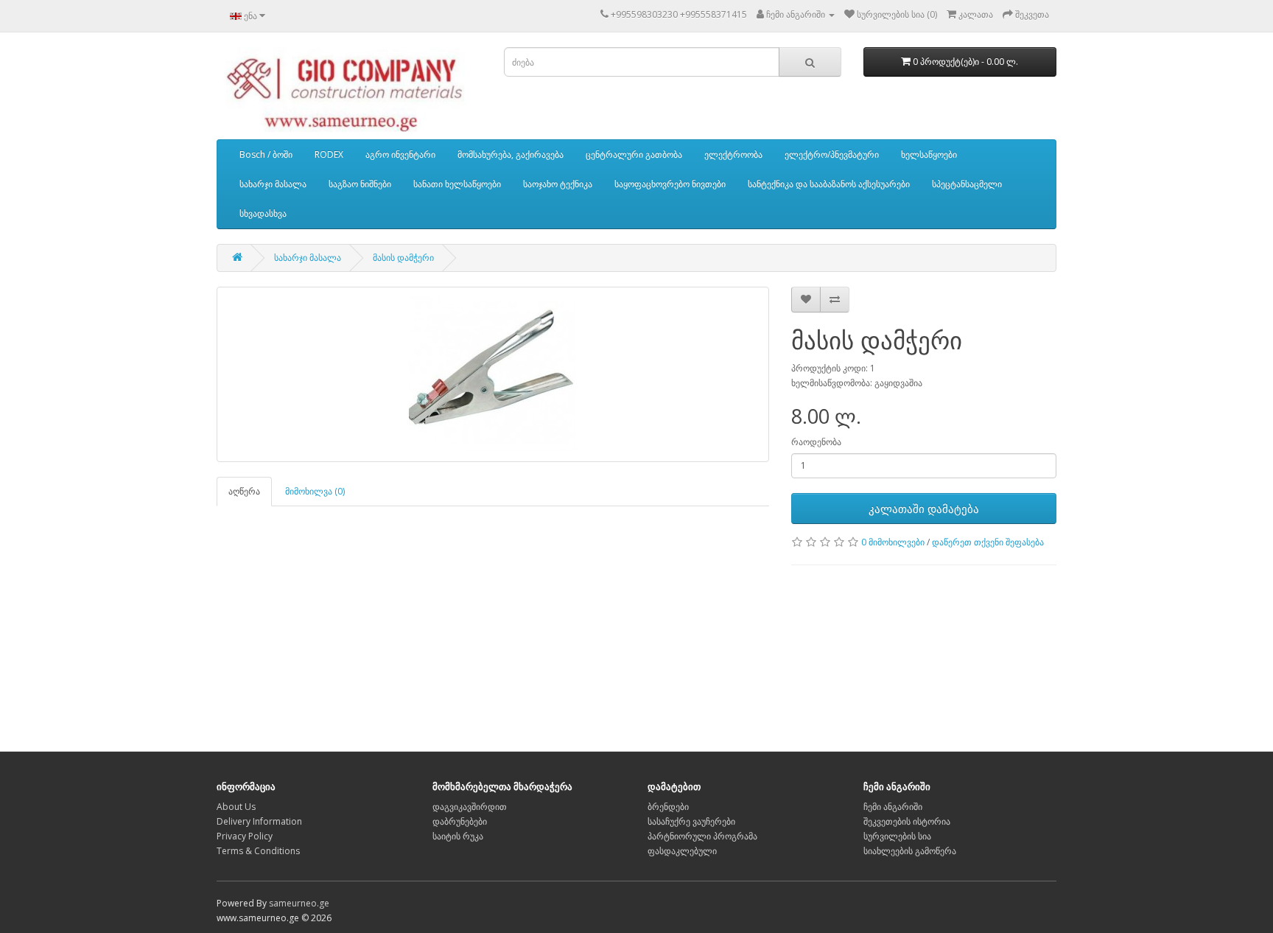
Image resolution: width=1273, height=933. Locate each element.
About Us (236, 806)
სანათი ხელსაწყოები (457, 184)
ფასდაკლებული (682, 851)
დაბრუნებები (459, 821)
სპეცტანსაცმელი (967, 184)
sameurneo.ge (299, 903)
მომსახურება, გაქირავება (510, 154)
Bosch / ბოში (265, 154)
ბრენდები (668, 806)
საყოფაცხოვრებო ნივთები (670, 184)
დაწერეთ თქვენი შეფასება (988, 542)
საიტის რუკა (457, 836)
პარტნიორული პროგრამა (702, 836)
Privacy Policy (245, 836)
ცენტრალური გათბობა (634, 154)
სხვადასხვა (263, 213)
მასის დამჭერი (403, 257)
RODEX (329, 154)
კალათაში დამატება (924, 508)
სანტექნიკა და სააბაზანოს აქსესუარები (829, 184)
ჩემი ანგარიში (892, 806)
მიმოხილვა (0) (315, 491)
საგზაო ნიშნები (360, 184)
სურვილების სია (897, 836)
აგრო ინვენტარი (400, 154)
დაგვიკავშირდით (469, 806)
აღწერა (244, 491)
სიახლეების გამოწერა (909, 851)
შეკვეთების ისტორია (906, 821)
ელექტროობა (733, 154)
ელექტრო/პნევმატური (832, 154)
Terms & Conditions (258, 851)
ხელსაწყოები (929, 154)
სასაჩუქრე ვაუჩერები (691, 821)
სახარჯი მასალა (272, 184)
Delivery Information (259, 821)
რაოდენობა (816, 442)
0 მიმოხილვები (893, 542)
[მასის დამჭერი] (493, 374)
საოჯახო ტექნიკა (557, 184)
